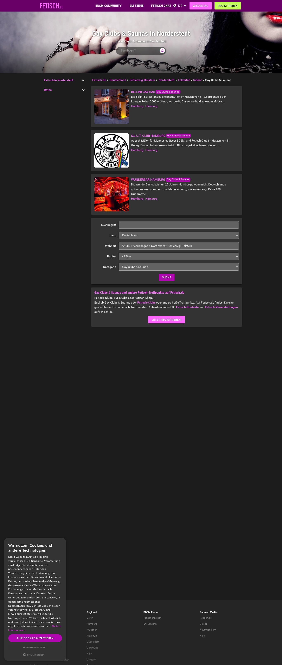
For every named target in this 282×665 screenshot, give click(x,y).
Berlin (90, 617)
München (92, 629)
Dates (48, 89)
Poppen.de (206, 617)
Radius (111, 256)
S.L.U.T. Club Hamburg (148, 136)
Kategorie (109, 267)
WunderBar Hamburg (148, 180)
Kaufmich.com (208, 629)
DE (180, 6)
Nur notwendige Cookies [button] (35, 647)
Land (113, 235)
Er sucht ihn (150, 623)
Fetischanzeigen (152, 617)
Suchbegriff (108, 224)
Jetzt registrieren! (166, 319)
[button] (35, 654)
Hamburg (137, 106)
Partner (204, 612)
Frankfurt (92, 635)
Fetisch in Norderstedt (58, 80)
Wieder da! (200, 5)
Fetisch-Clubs (146, 302)
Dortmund (92, 647)
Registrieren (228, 5)
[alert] (35, 599)
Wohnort (110, 245)
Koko (203, 635)
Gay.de (203, 623)
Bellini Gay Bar (143, 92)
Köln (89, 653)
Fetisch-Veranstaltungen (221, 307)
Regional (92, 612)
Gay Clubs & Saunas (168, 91)
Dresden (91, 659)
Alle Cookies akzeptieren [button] (35, 638)
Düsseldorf (93, 641)
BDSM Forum (150, 612)
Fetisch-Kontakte (187, 307)
